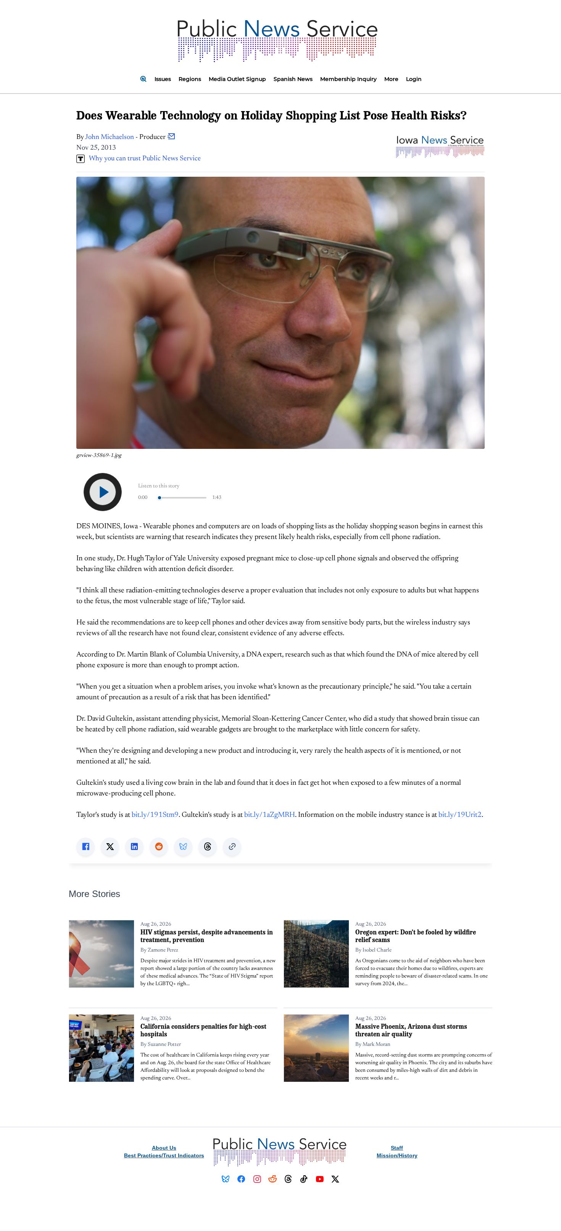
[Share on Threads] (207, 846)
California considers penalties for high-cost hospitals (203, 1030)
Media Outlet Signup (237, 79)
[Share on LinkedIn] (134, 846)
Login (414, 79)
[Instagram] (257, 1179)
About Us (164, 1148)
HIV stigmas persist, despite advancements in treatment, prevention (206, 936)
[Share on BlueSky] (183, 846)
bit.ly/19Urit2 (460, 815)
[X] (335, 1179)
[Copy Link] (232, 846)
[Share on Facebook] (85, 846)
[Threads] (288, 1179)
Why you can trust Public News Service (143, 158)
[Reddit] (272, 1179)
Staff (397, 1148)
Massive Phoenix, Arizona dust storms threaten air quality (411, 1030)
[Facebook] (241, 1179)
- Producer (126, 137)
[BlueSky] (226, 1179)
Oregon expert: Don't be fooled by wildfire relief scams (415, 936)
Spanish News (293, 79)
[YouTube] (319, 1179)
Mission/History (397, 1155)
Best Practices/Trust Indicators (164, 1155)
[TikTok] (304, 1179)
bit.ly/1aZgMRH (269, 815)
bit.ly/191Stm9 (155, 815)
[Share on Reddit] (159, 846)
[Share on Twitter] (110, 846)
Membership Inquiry (348, 79)
